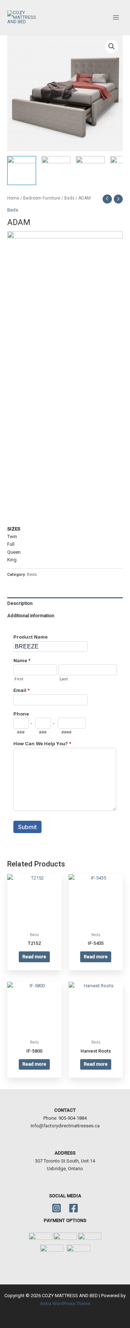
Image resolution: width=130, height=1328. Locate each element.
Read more (34, 956)
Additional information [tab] (30, 615)
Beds (69, 198)
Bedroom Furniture (41, 198)
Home (13, 198)
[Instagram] (56, 1208)
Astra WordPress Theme (65, 1303)
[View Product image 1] (21, 170)
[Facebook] (73, 1208)
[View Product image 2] (56, 170)
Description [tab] (19, 603)
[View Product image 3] (90, 170)
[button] (111, 46)
